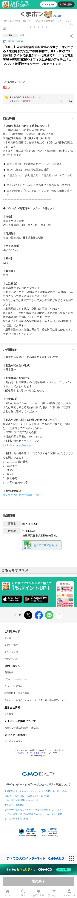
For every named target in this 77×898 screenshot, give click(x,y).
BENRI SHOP (15, 41)
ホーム (7, 895)
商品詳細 (9, 118)
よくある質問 (11, 651)
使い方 (7, 638)
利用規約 (8, 672)
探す (23, 895)
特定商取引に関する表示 (16, 693)
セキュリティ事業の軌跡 (16, 818)
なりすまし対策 (54, 814)
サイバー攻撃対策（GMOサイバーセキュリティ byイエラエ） (34, 809)
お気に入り (38, 895)
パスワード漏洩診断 (14, 796)
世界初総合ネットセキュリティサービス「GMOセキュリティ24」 (36, 791)
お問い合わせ (11, 659)
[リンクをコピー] (60, 615)
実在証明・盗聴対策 (14, 805)
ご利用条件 (10, 349)
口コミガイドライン (14, 686)
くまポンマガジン (13, 741)
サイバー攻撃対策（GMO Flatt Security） (23, 814)
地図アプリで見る (43, 545)
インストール (48, 4)
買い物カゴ (53, 895)
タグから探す (11, 645)
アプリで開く (66, 4)
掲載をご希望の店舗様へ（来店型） (22, 727)
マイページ (69, 895)
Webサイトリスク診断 (39, 796)
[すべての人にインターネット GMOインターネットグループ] (33, 858)
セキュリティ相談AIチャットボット (21, 800)
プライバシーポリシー (15, 679)
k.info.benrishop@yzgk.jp (17, 445)
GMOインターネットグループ (30, 753)
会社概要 (8, 714)
